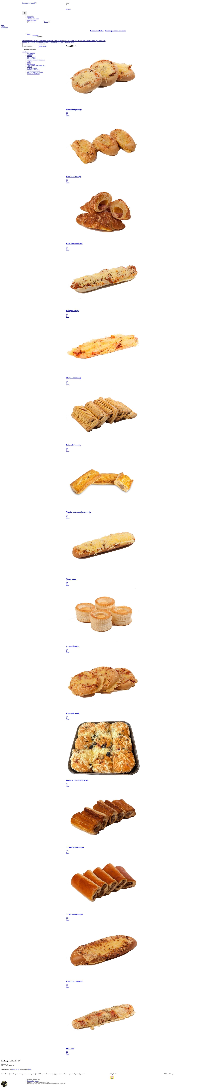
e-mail (29, 1069)
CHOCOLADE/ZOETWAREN (35, 72)
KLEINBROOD (31, 57)
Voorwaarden (30, 1081)
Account (3, 26)
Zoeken (46, 22)
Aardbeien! (30, 54)
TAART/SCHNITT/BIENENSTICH (36, 65)
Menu (2, 25)
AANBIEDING (31, 53)
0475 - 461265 (15, 1069)
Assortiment (35, 35)
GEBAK (29, 67)
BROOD (29, 56)
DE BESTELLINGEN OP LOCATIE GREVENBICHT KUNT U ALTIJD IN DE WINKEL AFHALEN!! (48, 42)
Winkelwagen (4, 27)
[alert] (4, 1084)
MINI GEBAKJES (32, 68)
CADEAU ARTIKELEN (33, 73)
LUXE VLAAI (31, 64)
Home (28, 34)
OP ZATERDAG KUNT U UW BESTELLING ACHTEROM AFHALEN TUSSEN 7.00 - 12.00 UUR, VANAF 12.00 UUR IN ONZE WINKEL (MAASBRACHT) (64, 41)
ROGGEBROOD (31, 58)
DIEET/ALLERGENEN (33, 69)
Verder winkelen (97, 31)
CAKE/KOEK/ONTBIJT (33, 71)
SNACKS (29, 61)
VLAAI (29, 62)
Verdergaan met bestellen (115, 31)
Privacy (36, 1081)
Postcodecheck (42, 46)
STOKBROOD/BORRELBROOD (36, 60)
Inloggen (68, 9)
